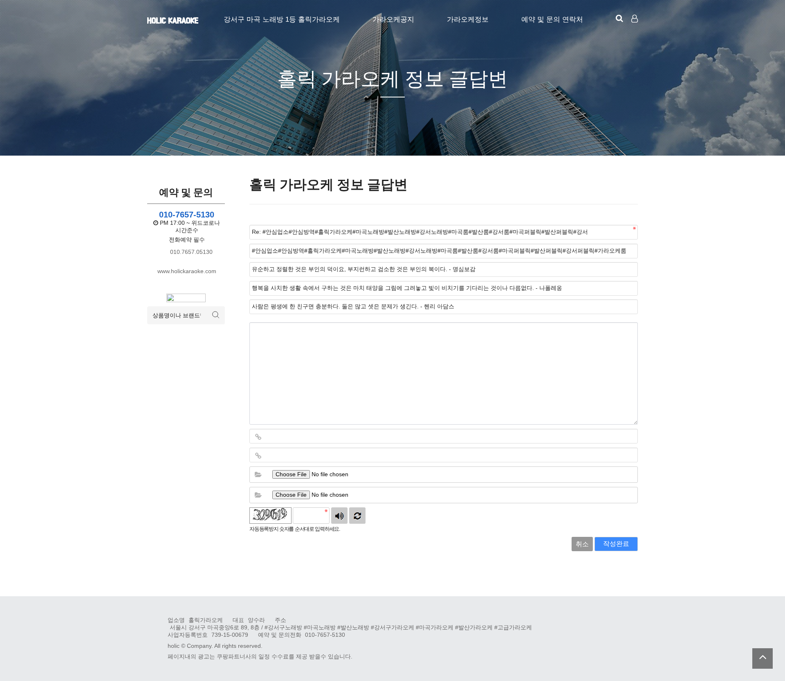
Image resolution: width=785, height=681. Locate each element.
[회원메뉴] (634, 18)
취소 (582, 544)
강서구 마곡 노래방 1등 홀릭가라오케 (282, 19)
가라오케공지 (393, 19)
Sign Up (635, 33)
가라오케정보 (468, 19)
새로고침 (357, 515)
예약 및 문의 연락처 (552, 19)
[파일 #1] (258, 474)
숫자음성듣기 (339, 515)
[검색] (619, 18)
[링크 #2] (258, 456)
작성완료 (616, 543)
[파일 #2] (258, 495)
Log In (635, 32)
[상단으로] (762, 658)
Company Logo (172, 20)
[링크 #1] (258, 437)
